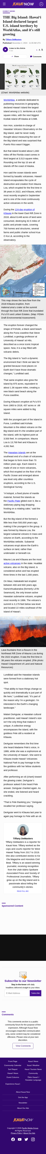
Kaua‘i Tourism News (33, 1069)
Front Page (12, 1061)
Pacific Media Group (30, 1128)
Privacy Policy (16, 1133)
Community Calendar (12, 1065)
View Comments (23, 1046)
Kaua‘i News (33, 1061)
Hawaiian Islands (17, 452)
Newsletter (23, 1103)
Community (33, 1073)
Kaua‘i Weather (33, 1065)
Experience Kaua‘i (12, 1084)
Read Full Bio (23, 891)
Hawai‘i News (9, 11)
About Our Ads (23, 1108)
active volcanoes (12, 563)
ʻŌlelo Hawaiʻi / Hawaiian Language (33, 1078)
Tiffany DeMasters (13, 39)
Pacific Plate (13, 501)
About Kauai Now (23, 1092)
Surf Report (12, 1069)
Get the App (23, 1097)
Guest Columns (13, 1077)
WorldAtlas (9, 100)
